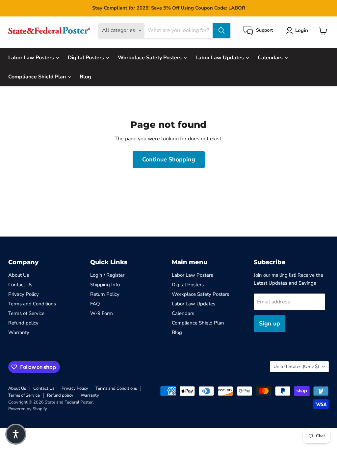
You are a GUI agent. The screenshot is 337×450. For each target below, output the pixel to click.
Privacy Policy (23, 294)
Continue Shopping (168, 159)
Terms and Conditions (32, 303)
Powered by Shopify (27, 409)
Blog (85, 76)
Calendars (271, 57)
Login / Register (107, 275)
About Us (18, 275)
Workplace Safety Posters (150, 57)
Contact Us (20, 284)
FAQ (95, 303)
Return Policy (104, 294)
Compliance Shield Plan (37, 76)
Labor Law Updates (220, 57)
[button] (15, 434)
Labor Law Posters (31, 57)
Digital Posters (86, 57)
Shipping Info (105, 284)
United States (296, 366)
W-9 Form (101, 313)
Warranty (18, 332)
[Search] (221, 30)
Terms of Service (26, 313)
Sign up (269, 323)
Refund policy (23, 323)
